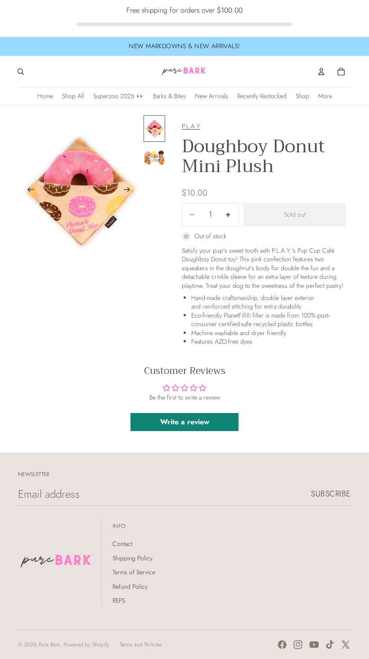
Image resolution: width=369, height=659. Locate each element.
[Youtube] (314, 644)
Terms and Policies (141, 645)
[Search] (21, 72)
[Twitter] (345, 644)
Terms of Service (133, 572)
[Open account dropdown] (321, 72)
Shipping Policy (132, 558)
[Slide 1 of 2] (154, 128)
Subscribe (331, 494)
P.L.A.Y (191, 126)
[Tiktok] (329, 644)
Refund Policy (130, 586)
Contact (122, 543)
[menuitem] (325, 96)
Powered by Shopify (86, 645)
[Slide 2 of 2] (154, 157)
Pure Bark (49, 645)
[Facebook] (282, 644)
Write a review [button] (184, 422)
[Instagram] (297, 644)
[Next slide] (130, 191)
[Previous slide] (28, 191)
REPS (118, 600)
